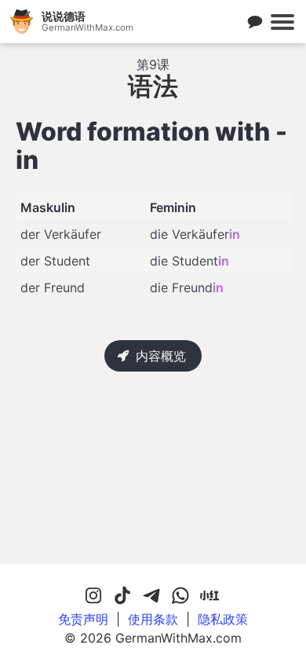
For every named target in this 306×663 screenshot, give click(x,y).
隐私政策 (223, 619)
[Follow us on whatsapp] (180, 596)
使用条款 (153, 619)
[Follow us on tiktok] (122, 596)
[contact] (255, 22)
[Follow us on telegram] (151, 596)
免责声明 (83, 619)
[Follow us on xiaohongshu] (209, 596)
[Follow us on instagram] (93, 596)
